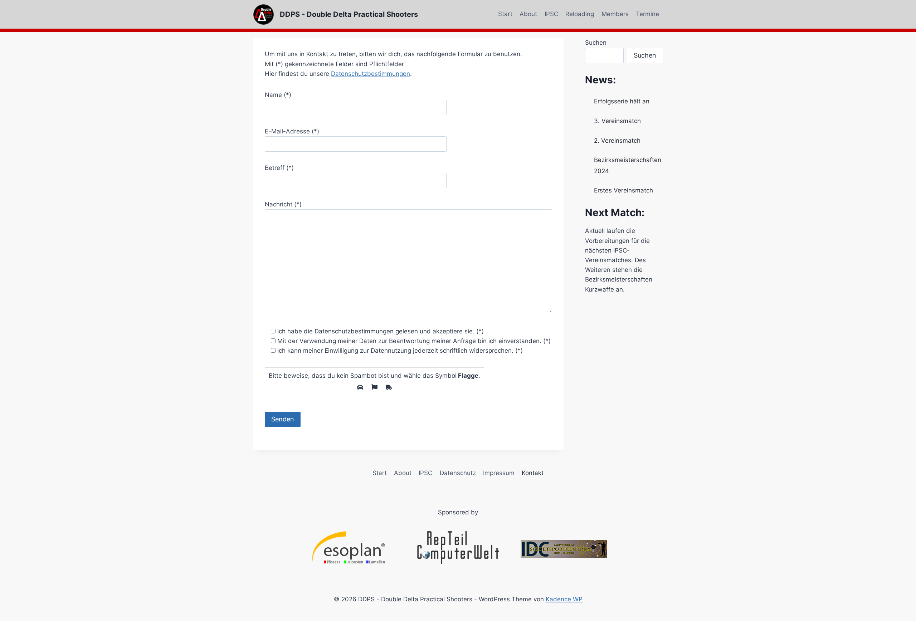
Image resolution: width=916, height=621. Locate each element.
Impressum (499, 472)
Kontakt (533, 472)
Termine (647, 14)
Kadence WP (564, 599)
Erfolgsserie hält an (621, 101)
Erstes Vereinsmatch (623, 190)
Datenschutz (458, 472)
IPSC (551, 14)
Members (615, 14)
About (528, 14)
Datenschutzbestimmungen (370, 73)
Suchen (595, 42)
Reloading (579, 14)
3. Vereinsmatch (617, 120)
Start (505, 14)
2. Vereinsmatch (617, 140)
